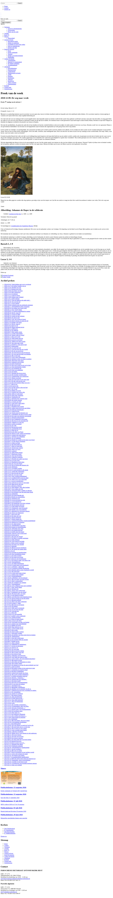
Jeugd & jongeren (9, 49)
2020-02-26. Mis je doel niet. (12, 356)
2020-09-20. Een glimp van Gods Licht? (15, 308)
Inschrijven (11, 81)
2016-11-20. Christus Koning (12, 617)
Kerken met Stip (12, 47)
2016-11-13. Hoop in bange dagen (13, 619)
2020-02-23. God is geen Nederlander (14, 357)
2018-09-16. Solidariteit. (11, 494)
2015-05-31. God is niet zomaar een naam (16, 754)
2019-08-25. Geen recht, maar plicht (14, 403)
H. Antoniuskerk (9, 830)
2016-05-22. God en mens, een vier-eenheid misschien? (19, 658)
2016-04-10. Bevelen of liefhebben (14, 671)
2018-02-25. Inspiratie (10, 546)
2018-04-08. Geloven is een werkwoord (15, 533)
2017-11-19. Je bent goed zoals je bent (15, 573)
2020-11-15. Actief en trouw (12, 295)
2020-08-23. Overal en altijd (12, 314)
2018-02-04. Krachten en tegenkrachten (15, 552)
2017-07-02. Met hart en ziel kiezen (14, 605)
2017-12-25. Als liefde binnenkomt (14, 563)
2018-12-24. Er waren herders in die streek (16, 470)
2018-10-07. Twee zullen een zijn (13, 489)
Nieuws (6, 36)
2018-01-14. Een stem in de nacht (13, 557)
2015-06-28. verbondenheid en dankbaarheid (16, 747)
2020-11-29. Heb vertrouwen (12, 292)
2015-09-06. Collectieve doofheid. (13, 731)
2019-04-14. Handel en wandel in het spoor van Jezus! (19, 440)
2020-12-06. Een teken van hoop (13, 290)
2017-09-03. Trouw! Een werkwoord (14, 590)
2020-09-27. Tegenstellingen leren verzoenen (16, 306)
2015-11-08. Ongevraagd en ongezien (14, 717)
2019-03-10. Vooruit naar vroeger (13, 448)
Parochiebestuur (12, 68)
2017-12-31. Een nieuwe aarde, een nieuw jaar (17, 560)
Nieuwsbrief (11, 38)
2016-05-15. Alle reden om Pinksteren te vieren (17, 662)
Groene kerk (7, 87)
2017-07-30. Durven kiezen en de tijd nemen (16, 598)
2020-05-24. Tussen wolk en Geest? (14, 335)
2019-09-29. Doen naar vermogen (13, 395)
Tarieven (10, 79)
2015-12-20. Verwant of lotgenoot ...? (14, 708)
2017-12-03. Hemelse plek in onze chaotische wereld (19, 570)
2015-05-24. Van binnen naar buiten (14, 755)
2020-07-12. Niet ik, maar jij (12, 324)
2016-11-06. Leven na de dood (12, 620)
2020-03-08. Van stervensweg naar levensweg (17, 352)
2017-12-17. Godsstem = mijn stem (14, 566)
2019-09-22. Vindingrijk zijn (12, 397)
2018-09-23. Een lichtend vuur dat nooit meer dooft (18, 492)
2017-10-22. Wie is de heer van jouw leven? (16, 579)
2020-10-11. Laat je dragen (11, 303)
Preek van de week (13, 32)
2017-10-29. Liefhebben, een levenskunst (15, 578)
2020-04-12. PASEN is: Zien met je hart (15, 344)
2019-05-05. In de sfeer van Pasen (13, 432)
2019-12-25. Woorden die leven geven (15, 373)
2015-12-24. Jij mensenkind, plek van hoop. (16, 706)
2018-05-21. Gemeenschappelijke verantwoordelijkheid (19, 520)
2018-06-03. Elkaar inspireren (12, 517)
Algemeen (7, 66)
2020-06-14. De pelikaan (11, 330)
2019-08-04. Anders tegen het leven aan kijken (17, 408)
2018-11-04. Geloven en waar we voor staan (16, 482)
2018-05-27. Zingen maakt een (12, 519)
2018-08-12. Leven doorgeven (12, 501)
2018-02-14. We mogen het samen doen (15, 549)
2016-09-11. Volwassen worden (13, 633)
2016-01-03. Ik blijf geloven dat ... (13, 698)
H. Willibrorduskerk (9, 833)
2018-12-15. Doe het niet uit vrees (13, 473)
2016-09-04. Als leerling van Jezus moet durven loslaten (19, 635)
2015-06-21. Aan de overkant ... (13, 749)
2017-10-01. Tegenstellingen (12, 584)
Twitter (8, 277)
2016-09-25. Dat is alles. (11, 630)
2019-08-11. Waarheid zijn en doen (14, 406)
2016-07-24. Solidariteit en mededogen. (15, 644)
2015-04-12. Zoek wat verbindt (13, 765)
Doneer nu (7, 9)
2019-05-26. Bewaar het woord (13, 427)
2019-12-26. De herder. (10, 371)
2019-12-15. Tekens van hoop (12, 378)
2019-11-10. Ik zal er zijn (11, 386)
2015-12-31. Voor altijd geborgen (13, 700)
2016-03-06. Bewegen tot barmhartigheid (15, 682)
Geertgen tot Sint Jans (15, 214)
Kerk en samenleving (14, 46)
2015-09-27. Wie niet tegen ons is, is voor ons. (17, 727)
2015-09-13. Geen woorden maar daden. (15, 730)
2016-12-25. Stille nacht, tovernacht (14, 608)
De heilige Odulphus (13, 63)
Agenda (6, 33)
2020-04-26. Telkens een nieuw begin (14, 341)
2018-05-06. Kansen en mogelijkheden (15, 527)
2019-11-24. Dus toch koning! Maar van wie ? (17, 382)
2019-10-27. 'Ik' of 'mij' (10, 389)
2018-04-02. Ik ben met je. (11, 535)
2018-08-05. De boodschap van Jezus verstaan (17, 503)
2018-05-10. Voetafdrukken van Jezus (14, 525)
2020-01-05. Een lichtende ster (12, 368)
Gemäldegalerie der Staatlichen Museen (22, 226)
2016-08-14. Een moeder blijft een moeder (16, 639)
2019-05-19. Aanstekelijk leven (13, 428)
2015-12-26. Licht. (9, 703)
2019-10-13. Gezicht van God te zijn (14, 392)
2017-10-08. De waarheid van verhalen (15, 582)
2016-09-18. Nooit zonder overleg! (14, 632)
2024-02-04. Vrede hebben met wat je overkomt (17, 284)
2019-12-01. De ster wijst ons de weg (14, 381)
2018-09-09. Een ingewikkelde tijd (14, 495)
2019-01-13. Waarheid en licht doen (14, 462)
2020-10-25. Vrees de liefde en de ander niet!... (17, 300)
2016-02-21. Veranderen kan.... (13, 685)
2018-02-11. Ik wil (9, 551)
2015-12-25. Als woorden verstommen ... (15, 704)
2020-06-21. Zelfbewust (11, 329)
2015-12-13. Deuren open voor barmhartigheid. (17, 709)
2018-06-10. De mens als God (12, 516)
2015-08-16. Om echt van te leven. (14, 736)
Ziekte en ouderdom (13, 43)
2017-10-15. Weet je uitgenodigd (13, 581)
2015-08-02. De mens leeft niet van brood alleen (17, 739)
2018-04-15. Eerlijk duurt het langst (14, 532)
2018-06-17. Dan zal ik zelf (12, 514)
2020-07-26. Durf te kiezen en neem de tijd (16, 321)
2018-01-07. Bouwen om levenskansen (15, 559)
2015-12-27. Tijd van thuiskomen (13, 701)
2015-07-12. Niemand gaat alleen (13, 744)
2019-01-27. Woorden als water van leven (16, 459)
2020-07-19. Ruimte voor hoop (13, 322)
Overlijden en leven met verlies (16, 44)
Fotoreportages (12, 84)
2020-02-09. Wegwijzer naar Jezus (14, 360)
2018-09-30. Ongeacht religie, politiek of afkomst (18, 490)
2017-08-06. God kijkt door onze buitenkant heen (18, 597)
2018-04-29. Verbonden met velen (13, 528)
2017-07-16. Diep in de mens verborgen (15, 601)
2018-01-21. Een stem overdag (12, 555)
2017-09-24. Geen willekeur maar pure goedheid (17, 586)
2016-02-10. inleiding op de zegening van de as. (17, 689)
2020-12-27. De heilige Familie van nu (15, 286)
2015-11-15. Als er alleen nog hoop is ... (15, 716)
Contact (6, 8)
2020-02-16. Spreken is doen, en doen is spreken (17, 359)
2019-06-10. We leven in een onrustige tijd (16, 421)
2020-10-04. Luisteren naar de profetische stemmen (18, 305)
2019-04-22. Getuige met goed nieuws (15, 435)
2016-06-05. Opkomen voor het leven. (15, 655)
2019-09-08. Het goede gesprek (13, 400)
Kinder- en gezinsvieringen (15, 55)
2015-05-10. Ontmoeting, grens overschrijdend (17, 760)
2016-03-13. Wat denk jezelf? (12, 681)
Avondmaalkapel (12, 65)
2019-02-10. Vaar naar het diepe (13, 455)
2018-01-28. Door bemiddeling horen (14, 554)
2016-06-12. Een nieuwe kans (12, 654)
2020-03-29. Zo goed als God (12, 348)
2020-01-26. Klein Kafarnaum (12, 363)
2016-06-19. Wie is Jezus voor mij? (14, 652)
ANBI (9, 74)
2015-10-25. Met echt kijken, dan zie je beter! (17, 720)
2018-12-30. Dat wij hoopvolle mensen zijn (16, 465)
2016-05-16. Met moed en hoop (13, 660)
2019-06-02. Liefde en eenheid (12, 424)
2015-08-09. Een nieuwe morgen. (13, 738)
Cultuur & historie (9, 59)
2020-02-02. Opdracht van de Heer (14, 362)
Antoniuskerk (11, 60)
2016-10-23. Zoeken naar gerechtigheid (15, 624)
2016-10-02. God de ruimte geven (13, 628)
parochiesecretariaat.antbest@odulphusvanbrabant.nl (15, 878)
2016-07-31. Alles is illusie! (12, 643)
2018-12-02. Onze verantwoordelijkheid (15, 476)
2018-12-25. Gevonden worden (13, 468)
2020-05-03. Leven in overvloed (13, 340)
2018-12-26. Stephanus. (11, 467)
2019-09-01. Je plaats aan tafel (12, 402)
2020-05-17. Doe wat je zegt (12, 336)
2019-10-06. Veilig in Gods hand (13, 394)
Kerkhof (6, 86)
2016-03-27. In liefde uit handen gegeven (15, 676)
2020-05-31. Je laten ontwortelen (13, 333)
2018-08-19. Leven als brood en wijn (14, 500)
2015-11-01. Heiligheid (10, 719)
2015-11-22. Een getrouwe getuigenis (14, 714)
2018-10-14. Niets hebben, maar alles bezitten (17, 487)
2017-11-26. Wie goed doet (11, 571)
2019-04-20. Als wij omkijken (12, 438)
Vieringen (7, 27)
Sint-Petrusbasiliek (9, 832)
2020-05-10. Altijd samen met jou (13, 338)
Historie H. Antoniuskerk (15, 62)
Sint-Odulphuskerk (9, 828)
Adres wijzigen (12, 82)
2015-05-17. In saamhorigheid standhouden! (16, 757)
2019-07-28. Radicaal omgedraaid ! (14, 409)
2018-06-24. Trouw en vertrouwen (14, 513)
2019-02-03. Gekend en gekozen (13, 457)
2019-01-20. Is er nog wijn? (12, 460)
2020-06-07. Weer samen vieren (13, 332)
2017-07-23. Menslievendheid (12, 600)
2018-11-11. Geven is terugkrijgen (13, 481)
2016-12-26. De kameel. (11, 606)
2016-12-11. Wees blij (10, 612)
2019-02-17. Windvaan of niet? (13, 454)
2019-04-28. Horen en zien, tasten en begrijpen (17, 433)
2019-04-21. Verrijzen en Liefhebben (14, 436)
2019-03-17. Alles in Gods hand (13, 446)
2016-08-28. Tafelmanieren (11, 636)
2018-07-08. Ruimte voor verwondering (15, 509)
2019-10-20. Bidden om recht (12, 390)
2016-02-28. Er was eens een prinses (14, 684)
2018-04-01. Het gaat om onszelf (13, 536)
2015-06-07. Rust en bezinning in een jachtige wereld (19, 752)
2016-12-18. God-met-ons (11, 611)
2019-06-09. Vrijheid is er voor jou (14, 422)
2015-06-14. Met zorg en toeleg (13, 750)
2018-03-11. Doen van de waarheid (14, 543)
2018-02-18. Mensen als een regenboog (15, 547)
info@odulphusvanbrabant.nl (9, 892)
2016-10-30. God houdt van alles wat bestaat (16, 622)
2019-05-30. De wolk (10, 425)
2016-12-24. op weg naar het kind (13, 609)
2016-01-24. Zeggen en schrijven (13, 693)
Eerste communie (12, 52)
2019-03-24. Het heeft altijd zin (13, 444)
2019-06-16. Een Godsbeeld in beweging (15, 419)
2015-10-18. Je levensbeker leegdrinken (15, 722)
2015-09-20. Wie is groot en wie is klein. (15, 728)
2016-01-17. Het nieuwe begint (13, 695)
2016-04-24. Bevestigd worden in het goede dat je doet (19, 668)
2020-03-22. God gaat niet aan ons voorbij (16, 349)
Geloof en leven (8, 40)
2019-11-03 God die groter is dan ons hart (16, 387)
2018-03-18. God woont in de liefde (14, 541)
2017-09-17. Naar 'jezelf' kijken (13, 587)
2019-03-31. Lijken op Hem (12, 443)
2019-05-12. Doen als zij (11, 430)
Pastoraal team (12, 70)
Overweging (11, 30)
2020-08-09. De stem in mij (12, 317)
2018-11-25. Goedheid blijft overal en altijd (16, 478)
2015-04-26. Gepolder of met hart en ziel (15, 762)
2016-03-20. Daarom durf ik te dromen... (15, 679)
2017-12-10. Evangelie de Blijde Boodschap (16, 568)
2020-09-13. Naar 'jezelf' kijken (13, 310)
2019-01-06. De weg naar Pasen (13, 463)
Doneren (10, 76)
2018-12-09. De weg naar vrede (13, 474)
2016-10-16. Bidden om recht (12, 625)
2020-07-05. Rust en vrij (11, 325)
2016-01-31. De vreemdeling (12, 692)
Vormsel (10, 54)
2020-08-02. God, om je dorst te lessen (15, 319)
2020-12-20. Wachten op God (12, 287)
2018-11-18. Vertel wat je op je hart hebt (15, 479)
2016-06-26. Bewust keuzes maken (14, 651)
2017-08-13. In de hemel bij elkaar (13, 595)
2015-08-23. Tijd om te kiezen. (12, 735)
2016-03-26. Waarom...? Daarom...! (14, 678)
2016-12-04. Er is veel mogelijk (13, 614)
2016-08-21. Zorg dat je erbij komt (14, 638)
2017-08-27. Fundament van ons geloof (15, 592)
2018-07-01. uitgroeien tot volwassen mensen (17, 511)
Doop (9, 51)
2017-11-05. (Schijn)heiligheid (12, 576)
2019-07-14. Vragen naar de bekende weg (16, 413)
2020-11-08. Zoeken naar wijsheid (13, 297)
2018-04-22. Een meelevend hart (13, 530)
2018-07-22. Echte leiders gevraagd (14, 506)
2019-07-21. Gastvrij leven (11, 411)
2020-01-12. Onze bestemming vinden (15, 367)
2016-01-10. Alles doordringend (13, 697)
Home (6, 6)
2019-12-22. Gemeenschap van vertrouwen (16, 376)
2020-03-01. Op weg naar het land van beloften (17, 354)
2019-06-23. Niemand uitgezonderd (14, 417)
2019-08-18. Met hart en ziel (12, 405)
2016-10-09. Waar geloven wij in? (13, 627)
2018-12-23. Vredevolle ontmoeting (14, 471)
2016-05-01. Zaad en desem (12, 666)
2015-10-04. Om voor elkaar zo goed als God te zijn (18, 725)
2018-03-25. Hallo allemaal (12, 540)
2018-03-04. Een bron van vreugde (14, 544)
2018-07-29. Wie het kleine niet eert (14, 505)
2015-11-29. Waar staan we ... (12, 712)
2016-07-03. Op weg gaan (11, 649)
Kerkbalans (11, 78)
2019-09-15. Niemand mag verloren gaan (15, 398)
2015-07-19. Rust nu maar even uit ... (14, 743)
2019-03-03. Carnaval (10, 451)
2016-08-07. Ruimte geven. (12, 641)
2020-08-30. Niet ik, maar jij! (12, 313)
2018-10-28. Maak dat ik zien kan (13, 484)
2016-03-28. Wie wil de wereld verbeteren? (16, 674)
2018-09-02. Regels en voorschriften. (14, 497)
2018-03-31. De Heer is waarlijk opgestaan (16, 538)
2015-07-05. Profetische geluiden (13, 746)
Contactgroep (11, 71)
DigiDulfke (11, 57)
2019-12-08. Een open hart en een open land (16, 379)
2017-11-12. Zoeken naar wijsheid (13, 574)
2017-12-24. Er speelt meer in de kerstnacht (16, 565)
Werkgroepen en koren (14, 73)
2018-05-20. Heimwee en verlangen (14, 522)
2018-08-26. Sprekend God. (12, 498)
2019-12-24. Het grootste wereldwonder (15, 375)
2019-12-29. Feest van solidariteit (13, 370)
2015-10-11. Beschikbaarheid (12, 723)
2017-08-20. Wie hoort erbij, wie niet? (15, 593)
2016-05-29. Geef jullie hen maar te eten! (15, 657)
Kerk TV (6, 35)
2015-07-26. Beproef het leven (12, 741)
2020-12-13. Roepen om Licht (12, 289)
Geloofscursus (8, 89)
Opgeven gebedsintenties (15, 28)
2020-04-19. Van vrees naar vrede (13, 343)
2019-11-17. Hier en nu (10, 384)
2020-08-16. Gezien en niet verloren (14, 316)
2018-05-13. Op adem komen (12, 524)
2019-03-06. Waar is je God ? (12, 449)
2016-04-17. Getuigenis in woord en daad (16, 670)
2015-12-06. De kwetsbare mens (13, 711)
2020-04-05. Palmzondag (11, 346)
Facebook (10, 275)
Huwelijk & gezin (13, 41)
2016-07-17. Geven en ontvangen (13, 646)
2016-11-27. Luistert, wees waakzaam (14, 616)
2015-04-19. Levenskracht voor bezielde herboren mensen (20, 763)
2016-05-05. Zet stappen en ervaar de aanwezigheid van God (21, 665)
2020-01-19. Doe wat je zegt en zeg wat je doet (17, 365)
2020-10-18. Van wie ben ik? (12, 302)
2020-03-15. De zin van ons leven (13, 351)
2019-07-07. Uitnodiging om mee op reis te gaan (17, 414)
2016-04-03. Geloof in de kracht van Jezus (16, 673)
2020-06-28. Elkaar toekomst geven (14, 327)
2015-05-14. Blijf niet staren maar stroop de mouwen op (19, 758)
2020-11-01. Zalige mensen (12, 298)
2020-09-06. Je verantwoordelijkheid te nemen (17, 311)
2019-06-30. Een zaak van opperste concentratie (17, 416)
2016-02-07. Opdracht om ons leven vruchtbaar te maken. (20, 690)
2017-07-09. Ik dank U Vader (12, 603)
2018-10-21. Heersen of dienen (13, 486)
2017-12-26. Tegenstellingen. (12, 562)
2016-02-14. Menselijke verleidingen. (14, 687)
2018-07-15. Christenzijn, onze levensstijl (15, 508)
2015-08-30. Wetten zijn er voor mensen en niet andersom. (20, 733)
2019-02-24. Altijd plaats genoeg (13, 452)
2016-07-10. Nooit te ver (11, 647)
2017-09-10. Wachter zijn (11, 589)
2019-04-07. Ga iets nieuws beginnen (14, 441)
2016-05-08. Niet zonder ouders (13, 663)
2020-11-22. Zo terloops (11, 294)
